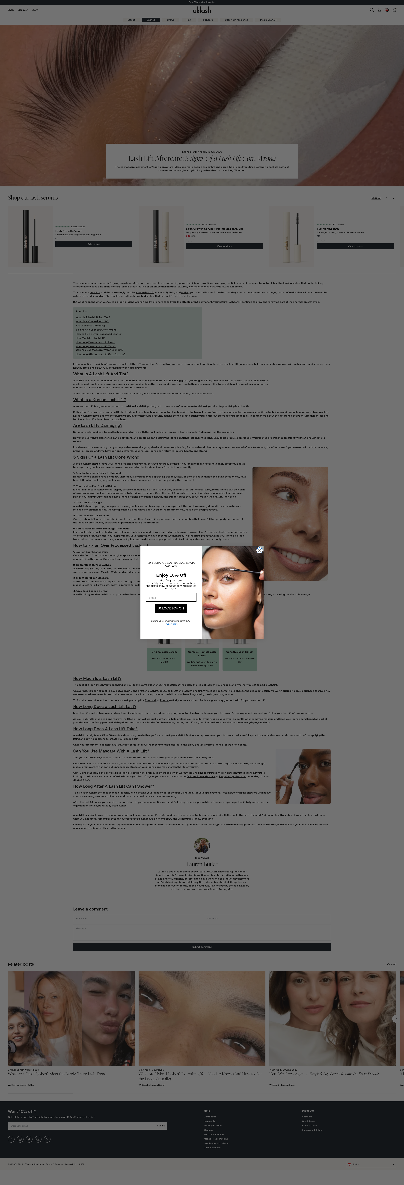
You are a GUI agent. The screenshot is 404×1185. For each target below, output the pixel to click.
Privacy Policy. (171, 624)
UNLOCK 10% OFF (171, 608)
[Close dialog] (259, 550)
